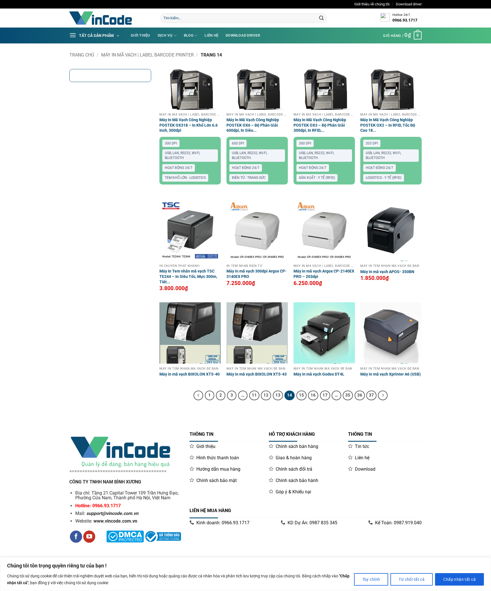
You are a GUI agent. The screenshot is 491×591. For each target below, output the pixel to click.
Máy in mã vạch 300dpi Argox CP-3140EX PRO (256, 274)
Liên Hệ (211, 35)
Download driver (409, 4)
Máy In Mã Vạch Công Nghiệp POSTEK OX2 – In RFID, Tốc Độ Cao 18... (387, 125)
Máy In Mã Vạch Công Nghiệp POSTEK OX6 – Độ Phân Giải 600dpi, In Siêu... (252, 125)
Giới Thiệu (140, 35)
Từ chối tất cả (412, 579)
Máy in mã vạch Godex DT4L (319, 374)
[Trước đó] (198, 395)
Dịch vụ (165, 35)
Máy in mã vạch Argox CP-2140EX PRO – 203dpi (324, 274)
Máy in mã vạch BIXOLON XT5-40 (189, 374)
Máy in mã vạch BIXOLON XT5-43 (256, 374)
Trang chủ (81, 55)
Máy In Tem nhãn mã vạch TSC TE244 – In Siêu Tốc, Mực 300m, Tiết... (188, 276)
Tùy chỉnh (371, 579)
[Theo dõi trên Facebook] (76, 537)
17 (325, 395)
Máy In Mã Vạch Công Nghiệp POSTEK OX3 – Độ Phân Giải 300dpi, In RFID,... (320, 125)
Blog (189, 35)
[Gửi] (321, 18)
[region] (245, 574)
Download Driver (243, 35)
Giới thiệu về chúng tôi (372, 4)
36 (359, 395)
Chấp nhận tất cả (459, 579)
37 (371, 395)
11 (254, 395)
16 (313, 395)
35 (347, 395)
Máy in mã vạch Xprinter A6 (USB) (390, 374)
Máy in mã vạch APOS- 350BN (387, 271)
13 (277, 395)
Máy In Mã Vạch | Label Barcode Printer (147, 55)
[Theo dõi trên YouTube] (89, 537)
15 (301, 395)
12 (266, 395)
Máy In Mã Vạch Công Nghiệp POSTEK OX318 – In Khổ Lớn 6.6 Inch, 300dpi (188, 125)
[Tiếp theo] (383, 395)
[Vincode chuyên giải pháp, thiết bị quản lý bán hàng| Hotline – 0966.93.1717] (110, 18)
